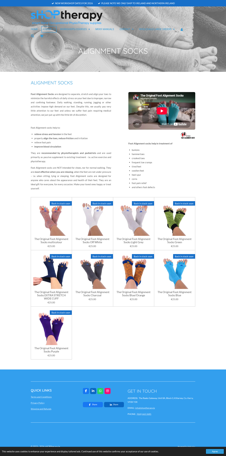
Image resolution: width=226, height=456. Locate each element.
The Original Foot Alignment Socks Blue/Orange (134, 293)
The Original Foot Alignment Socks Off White (92, 240)
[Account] (181, 29)
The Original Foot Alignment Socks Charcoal (92, 293)
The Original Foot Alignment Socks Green (175, 240)
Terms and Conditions (41, 397)
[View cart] (41, 36)
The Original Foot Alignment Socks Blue (175, 293)
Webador (191, 446)
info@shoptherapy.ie (145, 408)
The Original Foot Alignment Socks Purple (51, 350)
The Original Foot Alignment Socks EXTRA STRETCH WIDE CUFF (51, 295)
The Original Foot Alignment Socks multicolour (51, 240)
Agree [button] (215, 451)
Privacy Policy (37, 403)
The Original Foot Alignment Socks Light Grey (134, 240)
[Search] (32, 36)
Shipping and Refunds (41, 409)
